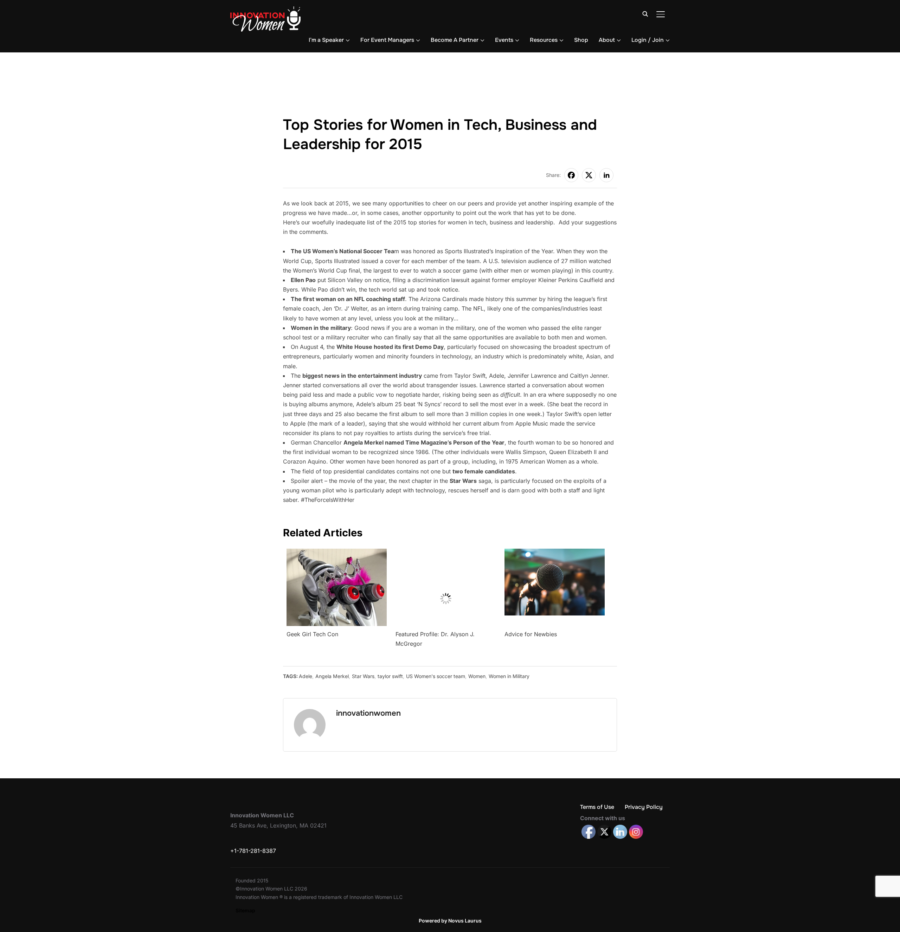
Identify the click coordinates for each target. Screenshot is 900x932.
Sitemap (245, 910)
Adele (305, 676)
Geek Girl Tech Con (312, 634)
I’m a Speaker (326, 40)
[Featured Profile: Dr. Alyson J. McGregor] (446, 553)
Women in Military (509, 676)
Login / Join (647, 40)
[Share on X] (589, 175)
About (607, 40)
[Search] (645, 13)
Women (477, 676)
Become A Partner (454, 40)
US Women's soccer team (435, 676)
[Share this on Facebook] (571, 175)
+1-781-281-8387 (253, 850)
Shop (581, 40)
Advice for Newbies (530, 634)
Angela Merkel (332, 676)
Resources (544, 40)
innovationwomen (368, 713)
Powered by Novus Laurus (450, 921)
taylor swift (390, 676)
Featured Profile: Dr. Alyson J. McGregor (435, 639)
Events (504, 40)
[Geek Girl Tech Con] (337, 553)
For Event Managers (387, 40)
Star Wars (363, 676)
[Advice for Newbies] (554, 553)
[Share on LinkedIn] (606, 175)
